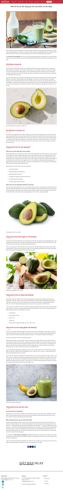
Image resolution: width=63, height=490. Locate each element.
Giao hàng (36, 1)
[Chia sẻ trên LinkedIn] (35, 447)
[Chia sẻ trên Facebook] (28, 447)
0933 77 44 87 (25, 479)
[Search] (53, 2)
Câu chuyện (21, 1)
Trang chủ (14, 1)
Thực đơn (30, 1)
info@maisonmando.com (27, 481)
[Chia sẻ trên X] (30, 447)
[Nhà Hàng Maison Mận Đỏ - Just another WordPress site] (5, 1)
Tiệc (26, 1)
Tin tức (46, 481)
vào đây (5, 478)
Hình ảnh (43, 1)
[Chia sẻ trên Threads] (33, 447)
